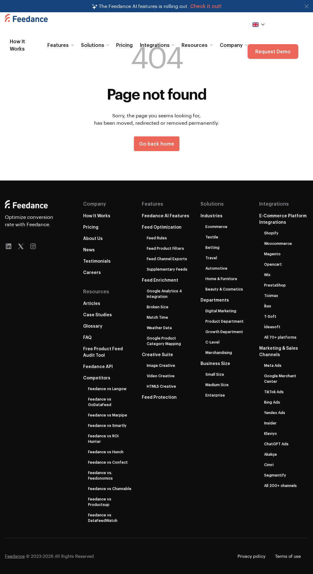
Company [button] (231, 45)
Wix (267, 274)
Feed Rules (157, 238)
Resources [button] (195, 45)
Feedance (15, 556)
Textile (211, 237)
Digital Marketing (220, 311)
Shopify (271, 233)
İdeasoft (272, 327)
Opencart (273, 264)
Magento (272, 254)
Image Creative (161, 365)
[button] (306, 6)
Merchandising (218, 352)
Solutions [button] (92, 45)
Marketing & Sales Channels (278, 351)
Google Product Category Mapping (164, 341)
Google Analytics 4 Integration (164, 293)
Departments (215, 299)
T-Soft (270, 316)
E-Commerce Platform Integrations (283, 219)
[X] (20, 246)
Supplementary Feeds (167, 269)
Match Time (157, 317)
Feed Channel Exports (167, 259)
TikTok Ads (274, 392)
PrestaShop (275, 285)
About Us (93, 238)
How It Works (17, 44)
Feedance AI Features (165, 215)
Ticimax (271, 295)
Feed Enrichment (160, 280)
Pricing (124, 45)
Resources (96, 291)
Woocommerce (278, 243)
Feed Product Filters (165, 248)
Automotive (216, 268)
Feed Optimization (162, 227)
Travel (211, 258)
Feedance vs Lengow (107, 388)
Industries (212, 215)
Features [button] (58, 45)
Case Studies (97, 314)
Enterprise (215, 395)
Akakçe (270, 454)
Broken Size (157, 307)
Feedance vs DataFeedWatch (102, 518)
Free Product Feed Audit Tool (103, 352)
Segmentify (275, 475)
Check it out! (205, 6)
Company (94, 204)
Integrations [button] (155, 45)
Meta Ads (273, 365)
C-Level (212, 342)
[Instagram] (33, 246)
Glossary (92, 326)
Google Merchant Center (280, 378)
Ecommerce (216, 226)
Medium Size (217, 384)
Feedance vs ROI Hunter (103, 438)
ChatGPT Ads (276, 444)
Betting (212, 247)
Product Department (224, 321)
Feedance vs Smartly (107, 425)
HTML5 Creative (161, 386)
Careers (92, 272)
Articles (91, 303)
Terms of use (288, 556)
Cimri (269, 464)
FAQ (87, 337)
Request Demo (273, 51)
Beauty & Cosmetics (224, 289)
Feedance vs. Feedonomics (100, 475)
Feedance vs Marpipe (107, 415)
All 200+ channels (280, 485)
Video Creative (161, 376)
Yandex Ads (274, 412)
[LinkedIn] (8, 246)
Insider (270, 423)
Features (152, 204)
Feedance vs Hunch (105, 452)
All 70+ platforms (280, 337)
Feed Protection (159, 397)
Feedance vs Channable (109, 488)
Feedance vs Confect (108, 462)
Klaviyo (270, 433)
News (89, 249)
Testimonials (97, 261)
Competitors (96, 377)
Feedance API (98, 366)
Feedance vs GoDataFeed (99, 402)
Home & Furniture (221, 278)
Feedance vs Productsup (99, 502)
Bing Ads (272, 402)
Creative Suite (157, 354)
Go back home (156, 143)
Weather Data (159, 327)
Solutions (212, 204)
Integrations (274, 204)
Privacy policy (251, 556)
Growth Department (224, 331)
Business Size (215, 363)
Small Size (214, 374)
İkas (267, 306)
